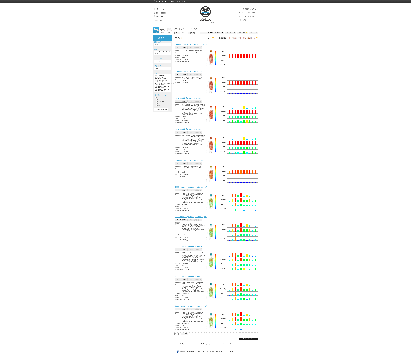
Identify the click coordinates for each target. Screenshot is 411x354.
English (156, 20)
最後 (192, 33)
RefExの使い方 (205, 344)
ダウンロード (253, 33)
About (184, 1)
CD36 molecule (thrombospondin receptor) (191, 187)
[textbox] (203, 23)
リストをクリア (230, 33)
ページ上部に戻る (248, 338)
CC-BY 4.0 (231, 351)
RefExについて (184, 344)
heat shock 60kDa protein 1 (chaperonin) (190, 98)
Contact (178, 1)
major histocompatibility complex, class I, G (191, 44)
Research (165, 1)
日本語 (161, 20)
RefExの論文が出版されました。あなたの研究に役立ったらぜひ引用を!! (247, 12)
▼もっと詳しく (243, 20)
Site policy (210, 351)
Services (171, 1)
